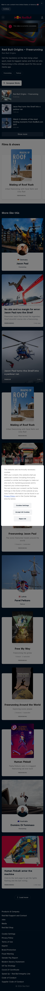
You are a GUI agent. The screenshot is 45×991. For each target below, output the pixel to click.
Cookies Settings (22, 505)
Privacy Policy (9, 496)
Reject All (22, 519)
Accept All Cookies (22, 512)
